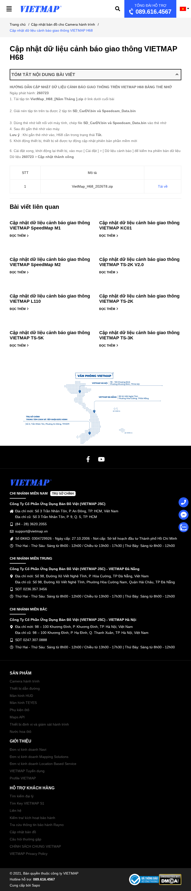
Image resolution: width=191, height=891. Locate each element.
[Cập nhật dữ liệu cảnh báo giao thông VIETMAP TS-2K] (140, 291)
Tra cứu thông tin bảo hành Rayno (37, 825)
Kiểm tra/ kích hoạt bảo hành (32, 818)
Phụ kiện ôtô (19, 710)
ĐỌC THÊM (18, 235)
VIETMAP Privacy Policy (29, 854)
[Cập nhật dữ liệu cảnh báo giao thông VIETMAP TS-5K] (51, 327)
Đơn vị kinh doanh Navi (28, 749)
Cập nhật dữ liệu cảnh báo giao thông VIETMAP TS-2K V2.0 (139, 262)
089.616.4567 (152, 9)
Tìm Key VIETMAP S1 (27, 803)
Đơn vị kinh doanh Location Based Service (43, 764)
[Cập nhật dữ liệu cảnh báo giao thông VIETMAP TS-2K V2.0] (140, 254)
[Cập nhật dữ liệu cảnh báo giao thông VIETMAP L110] (51, 291)
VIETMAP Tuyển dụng (27, 771)
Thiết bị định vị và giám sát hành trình (39, 724)
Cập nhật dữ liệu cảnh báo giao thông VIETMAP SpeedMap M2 (50, 262)
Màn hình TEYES (23, 703)
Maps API (17, 717)
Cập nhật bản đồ (23, 832)
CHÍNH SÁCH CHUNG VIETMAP (35, 846)
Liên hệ (15, 811)
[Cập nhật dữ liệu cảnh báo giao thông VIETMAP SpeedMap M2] (51, 254)
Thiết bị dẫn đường (25, 688)
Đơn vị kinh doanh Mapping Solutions (39, 757)
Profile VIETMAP (23, 778)
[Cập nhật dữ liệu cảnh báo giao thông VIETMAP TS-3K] (140, 327)
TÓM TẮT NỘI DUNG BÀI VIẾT (43, 74)
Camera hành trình (25, 681)
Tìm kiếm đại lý (22, 796)
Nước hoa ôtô (20, 732)
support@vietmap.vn (31, 531)
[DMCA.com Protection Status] (170, 879)
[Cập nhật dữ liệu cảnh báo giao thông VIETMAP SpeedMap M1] (51, 217)
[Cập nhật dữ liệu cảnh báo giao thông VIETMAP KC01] (140, 217)
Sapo (36, 885)
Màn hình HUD (21, 696)
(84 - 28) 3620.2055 (31, 524)
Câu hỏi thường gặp (25, 839)
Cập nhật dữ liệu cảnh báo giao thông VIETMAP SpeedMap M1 (50, 225)
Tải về (163, 186)
